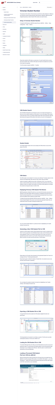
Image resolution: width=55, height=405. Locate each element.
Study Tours (4, 24)
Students (4, 9)
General (4, 7)
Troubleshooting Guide (6, 52)
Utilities (4, 47)
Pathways (4, 31)
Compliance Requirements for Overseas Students (8, 15)
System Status (35, 2)
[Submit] (39, 2)
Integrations (5, 45)
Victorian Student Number (8, 22)
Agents (4, 33)
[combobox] (45, 3)
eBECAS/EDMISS (25, 7)
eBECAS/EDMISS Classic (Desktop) (14, 2)
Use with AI (50, 7)
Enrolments (4, 29)
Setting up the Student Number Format (10, 17)
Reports (4, 43)
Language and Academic (6, 36)
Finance (4, 38)
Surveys (4, 40)
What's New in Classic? (6, 54)
